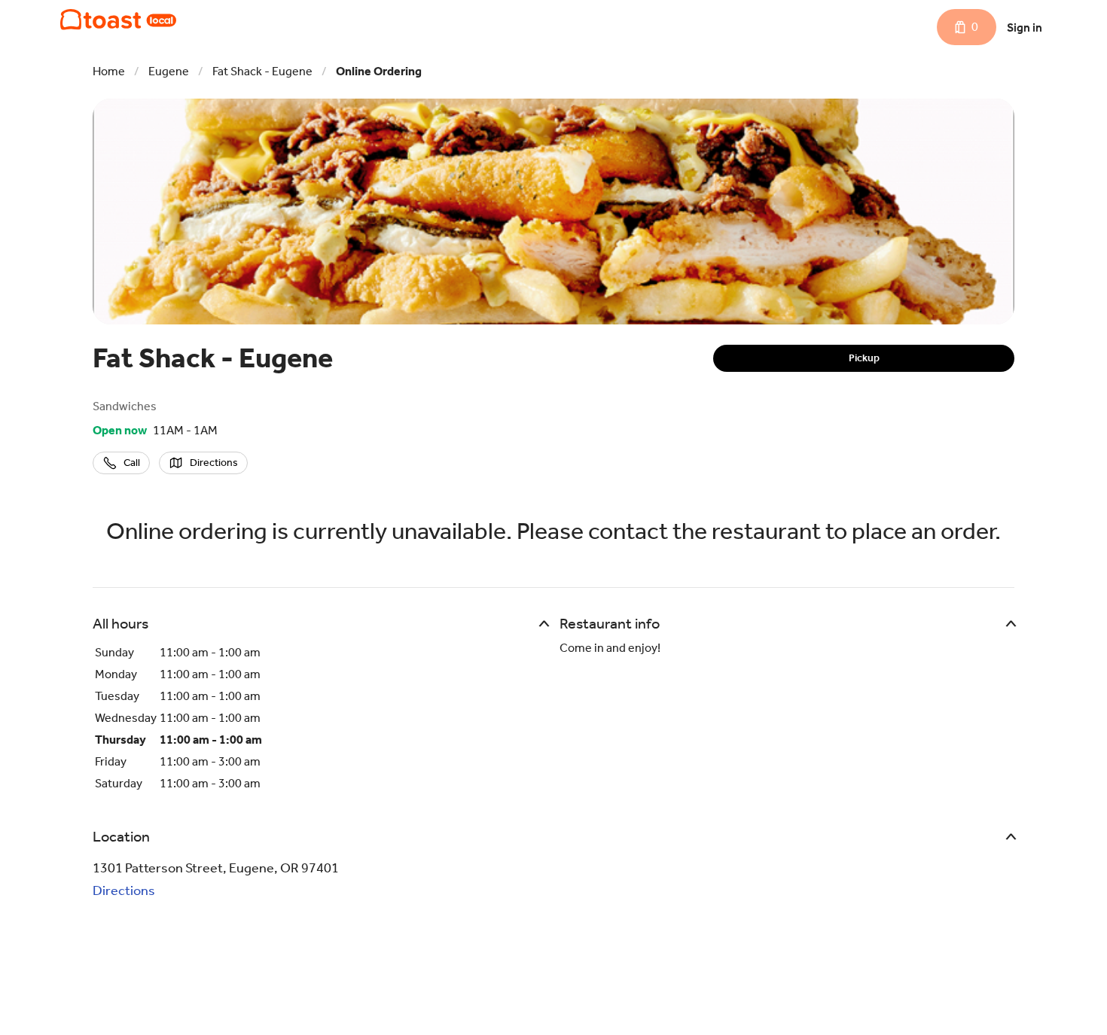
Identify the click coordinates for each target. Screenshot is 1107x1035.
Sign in (1024, 27)
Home (109, 71)
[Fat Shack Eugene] (118, 19)
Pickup (864, 358)
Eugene (168, 71)
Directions (124, 890)
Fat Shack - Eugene (262, 71)
